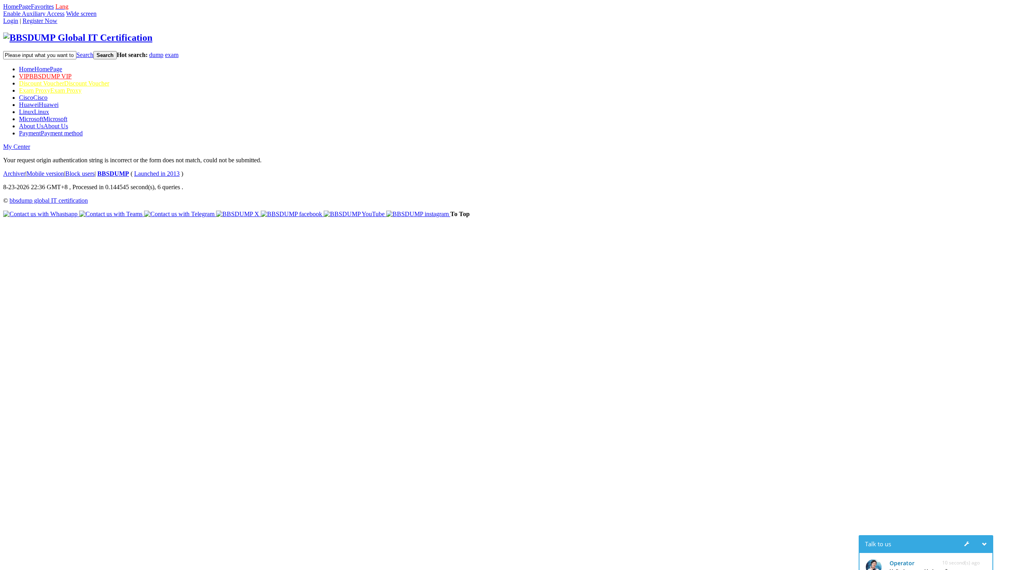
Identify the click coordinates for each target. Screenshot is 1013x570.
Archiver (14, 173)
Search (84, 54)
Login (10, 20)
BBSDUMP (113, 173)
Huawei (39, 104)
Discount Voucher (64, 83)
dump (156, 54)
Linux (34, 111)
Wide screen (81, 13)
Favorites (42, 6)
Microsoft (43, 119)
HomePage (17, 6)
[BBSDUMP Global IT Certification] (77, 37)
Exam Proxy (50, 90)
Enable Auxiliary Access (33, 13)
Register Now (40, 20)
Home (40, 69)
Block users (80, 173)
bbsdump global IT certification (48, 200)
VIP (45, 76)
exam (171, 54)
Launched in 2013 (157, 173)
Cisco (33, 97)
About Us (43, 126)
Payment (51, 133)
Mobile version (45, 173)
